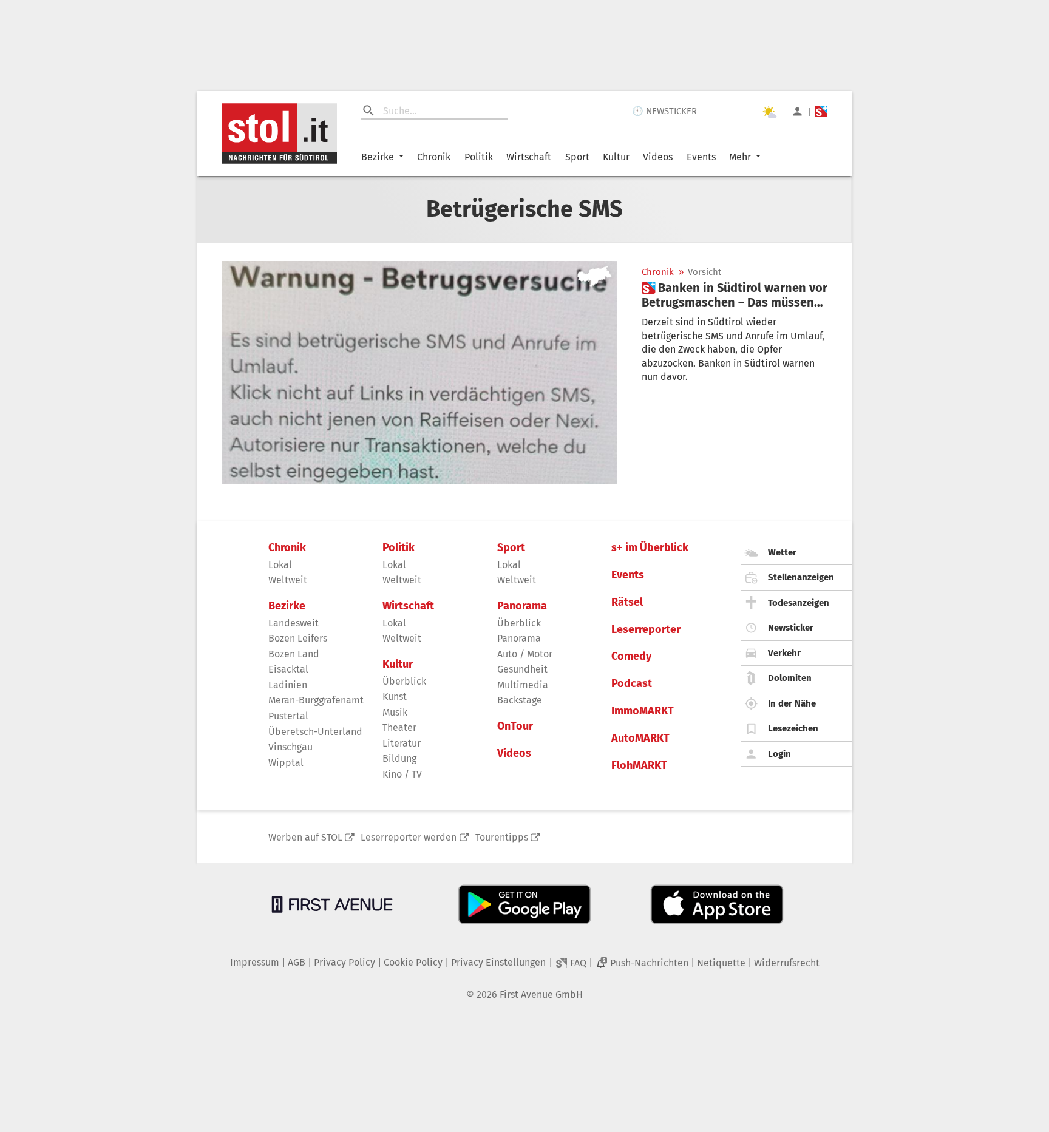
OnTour (515, 726)
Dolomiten (790, 678)
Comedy (631, 656)
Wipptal (286, 762)
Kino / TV (402, 774)
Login (779, 753)
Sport (577, 157)
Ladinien (287, 685)
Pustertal (288, 716)
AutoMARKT (640, 738)
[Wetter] (769, 111)
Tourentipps (501, 837)
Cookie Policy (413, 962)
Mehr (740, 157)
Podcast (631, 683)
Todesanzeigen (798, 602)
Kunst (394, 696)
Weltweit (287, 580)
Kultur (616, 157)
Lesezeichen (793, 728)
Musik (394, 712)
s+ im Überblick (649, 547)
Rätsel (627, 602)
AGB (296, 962)
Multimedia (522, 685)
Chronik (433, 157)
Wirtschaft (528, 157)
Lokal (280, 565)
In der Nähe (792, 703)
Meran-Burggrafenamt (316, 700)
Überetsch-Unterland (315, 731)
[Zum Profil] (797, 111)
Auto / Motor (524, 654)
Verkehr (784, 653)
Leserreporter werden (409, 837)
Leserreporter (646, 629)
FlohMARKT (639, 765)
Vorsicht (704, 272)
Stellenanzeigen (801, 577)
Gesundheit (522, 669)
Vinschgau (290, 747)
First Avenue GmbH (541, 994)
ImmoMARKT (642, 711)
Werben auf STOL (305, 837)
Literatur (401, 743)
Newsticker (790, 627)
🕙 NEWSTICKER (664, 111)
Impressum (254, 962)
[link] (734, 295)
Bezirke (377, 157)
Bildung (399, 758)
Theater (399, 727)
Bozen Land (293, 654)
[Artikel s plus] (419, 372)
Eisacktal (288, 669)
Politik (478, 157)
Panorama (522, 606)
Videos (658, 157)
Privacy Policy (344, 962)
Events (701, 157)
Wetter (782, 552)
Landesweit (293, 623)
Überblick (404, 681)
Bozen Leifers (297, 638)
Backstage (519, 700)
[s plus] (821, 111)
